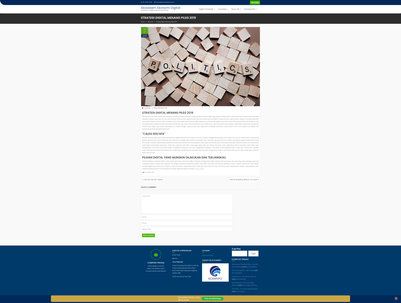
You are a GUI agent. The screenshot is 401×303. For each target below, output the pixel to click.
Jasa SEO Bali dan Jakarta (153, 180)
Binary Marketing (251, 267)
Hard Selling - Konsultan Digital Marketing (245, 289)
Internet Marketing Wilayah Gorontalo (243, 180)
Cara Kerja (222, 9)
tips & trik (164, 108)
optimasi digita (198, 169)
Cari (253, 253)
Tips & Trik (235, 9)
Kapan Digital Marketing (249, 285)
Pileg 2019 (157, 108)
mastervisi (147, 108)
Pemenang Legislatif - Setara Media (243, 270)
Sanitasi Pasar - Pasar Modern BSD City (244, 276)
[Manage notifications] (396, 298)
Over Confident (240, 291)
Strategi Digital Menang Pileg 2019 (167, 113)
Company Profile (155, 262)
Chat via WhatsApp (212, 298)
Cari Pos (236, 249)
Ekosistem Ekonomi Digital (160, 8)
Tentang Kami (249, 9)
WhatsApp (255, 2)
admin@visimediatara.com (165, 2)
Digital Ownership (206, 9)
